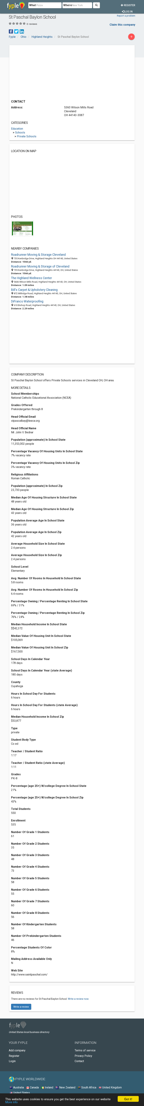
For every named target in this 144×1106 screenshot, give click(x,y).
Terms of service (85, 1050)
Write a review (21, 1006)
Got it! (128, 1099)
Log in (128, 11)
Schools (20, 132)
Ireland (48, 1087)
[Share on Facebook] (11, 31)
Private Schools (26, 136)
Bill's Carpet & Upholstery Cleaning (34, 290)
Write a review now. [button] (78, 998)
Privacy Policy (83, 1056)
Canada (34, 1087)
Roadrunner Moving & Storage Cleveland (38, 254)
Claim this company (122, 24)
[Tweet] (16, 31)
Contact (79, 1061)
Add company (17, 1050)
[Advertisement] (40, 71)
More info (11, 1102)
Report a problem (126, 15)
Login (12, 1061)
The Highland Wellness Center (31, 278)
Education (17, 128)
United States (21, 1092)
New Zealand (66, 1087)
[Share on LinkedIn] (22, 31)
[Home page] (16, 5)
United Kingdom (112, 1087)
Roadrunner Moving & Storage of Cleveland (40, 266)
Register (129, 5)
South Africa (88, 1087)
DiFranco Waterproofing (27, 301)
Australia (18, 1087)
